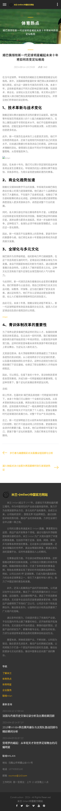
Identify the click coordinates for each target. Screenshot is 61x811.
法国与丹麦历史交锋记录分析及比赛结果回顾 (28, 715)
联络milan (7, 695)
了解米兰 (7, 673)
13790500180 (15, 769)
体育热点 (7, 678)
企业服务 (7, 690)
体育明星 (7, 684)
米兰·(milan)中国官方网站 (30, 801)
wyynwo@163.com (17, 775)
